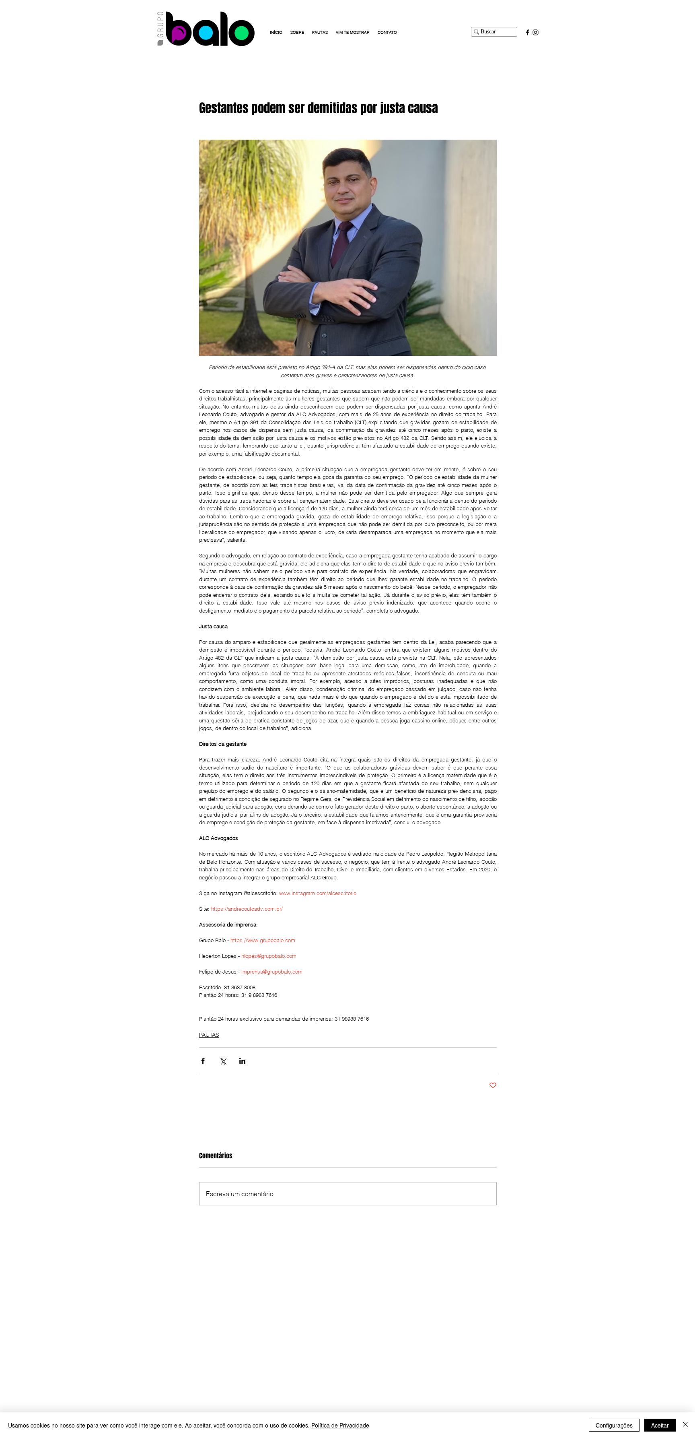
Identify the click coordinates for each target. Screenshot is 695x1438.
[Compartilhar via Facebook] (203, 1061)
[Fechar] (685, 1425)
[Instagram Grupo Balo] (535, 32)
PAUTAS (209, 1034)
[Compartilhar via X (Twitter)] (222, 1061)
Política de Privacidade (340, 1425)
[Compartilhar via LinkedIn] (242, 1061)
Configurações (614, 1425)
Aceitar (660, 1425)
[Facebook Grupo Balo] (527, 32)
